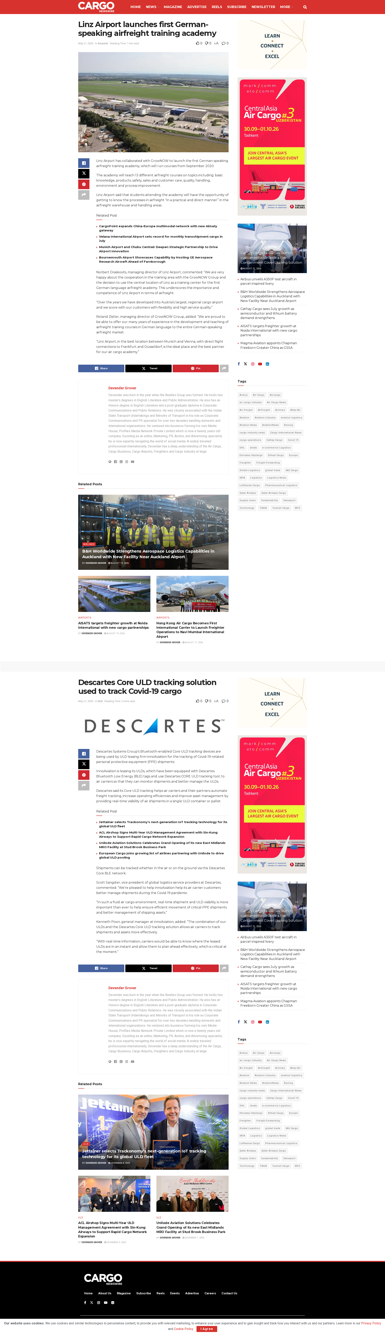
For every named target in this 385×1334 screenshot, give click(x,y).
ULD (100, 701)
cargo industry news (252, 432)
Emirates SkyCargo (251, 455)
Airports (103, 43)
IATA (242, 477)
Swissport (289, 500)
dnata (253, 447)
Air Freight (246, 410)
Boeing (288, 425)
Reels (217, 7)
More (285, 7)
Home (136, 7)
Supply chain (248, 500)
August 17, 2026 (193, 642)
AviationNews (270, 425)
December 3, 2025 (116, 1242)
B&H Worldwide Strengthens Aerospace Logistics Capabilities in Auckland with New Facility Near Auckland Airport (272, 296)
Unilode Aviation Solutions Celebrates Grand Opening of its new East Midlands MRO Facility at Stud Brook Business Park (190, 1227)
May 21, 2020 (85, 43)
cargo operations (250, 440)
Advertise (197, 7)
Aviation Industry (265, 417)
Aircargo (275, 395)
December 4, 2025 (120, 1163)
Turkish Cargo (281, 508)
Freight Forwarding (268, 462)
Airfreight (264, 410)
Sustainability (269, 500)
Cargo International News (286, 432)
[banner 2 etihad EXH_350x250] (272, 44)
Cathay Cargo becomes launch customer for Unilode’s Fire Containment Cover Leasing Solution (271, 257)
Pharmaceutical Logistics (281, 485)
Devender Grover (122, 388)
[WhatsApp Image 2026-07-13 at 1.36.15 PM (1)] (272, 146)
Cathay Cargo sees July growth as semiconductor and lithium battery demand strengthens (268, 313)
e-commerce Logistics (276, 447)
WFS (297, 508)
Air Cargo (258, 395)
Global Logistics (250, 470)
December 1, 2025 (194, 1237)
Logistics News (276, 477)
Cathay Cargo (274, 440)
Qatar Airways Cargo (273, 493)
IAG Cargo (292, 470)
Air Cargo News (276, 402)
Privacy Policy (371, 1323)
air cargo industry (251, 402)
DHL (242, 447)
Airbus (244, 395)
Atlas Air (295, 410)
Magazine (173, 7)
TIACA (263, 508)
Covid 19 (293, 440)
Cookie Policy (183, 1329)
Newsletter (263, 7)
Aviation (244, 417)
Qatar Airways (248, 493)
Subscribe (236, 7)
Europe (293, 455)
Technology (247, 508)
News (151, 7)
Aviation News (248, 425)
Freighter (245, 462)
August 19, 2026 (119, 563)
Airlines (88, 544)
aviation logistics (291, 417)
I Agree (207, 1329)
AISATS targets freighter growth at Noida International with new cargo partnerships (268, 330)
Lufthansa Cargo (250, 485)
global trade (272, 470)
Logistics (256, 477)
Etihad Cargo (276, 455)
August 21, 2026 (251, 268)
